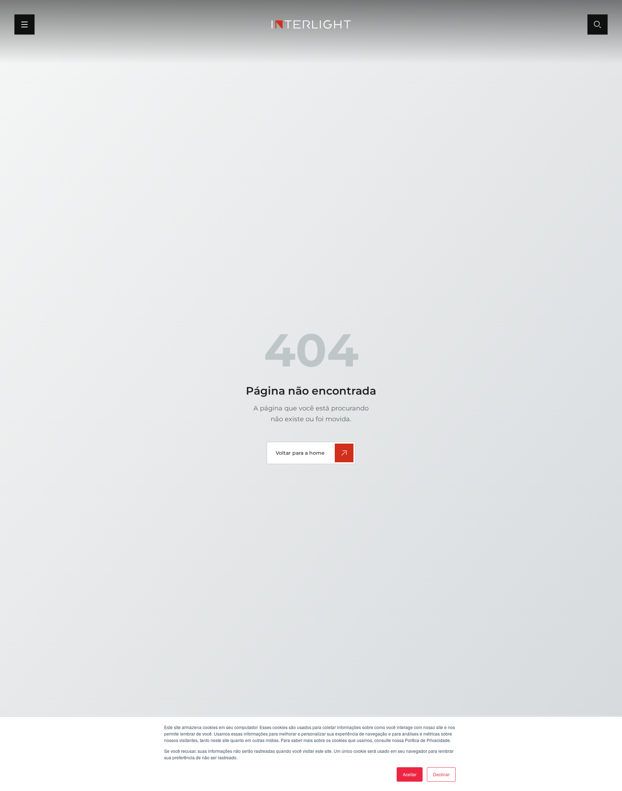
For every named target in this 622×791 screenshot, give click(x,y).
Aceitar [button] (409, 774)
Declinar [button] (441, 774)
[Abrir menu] (24, 24)
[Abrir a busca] (597, 24)
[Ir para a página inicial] (311, 24)
